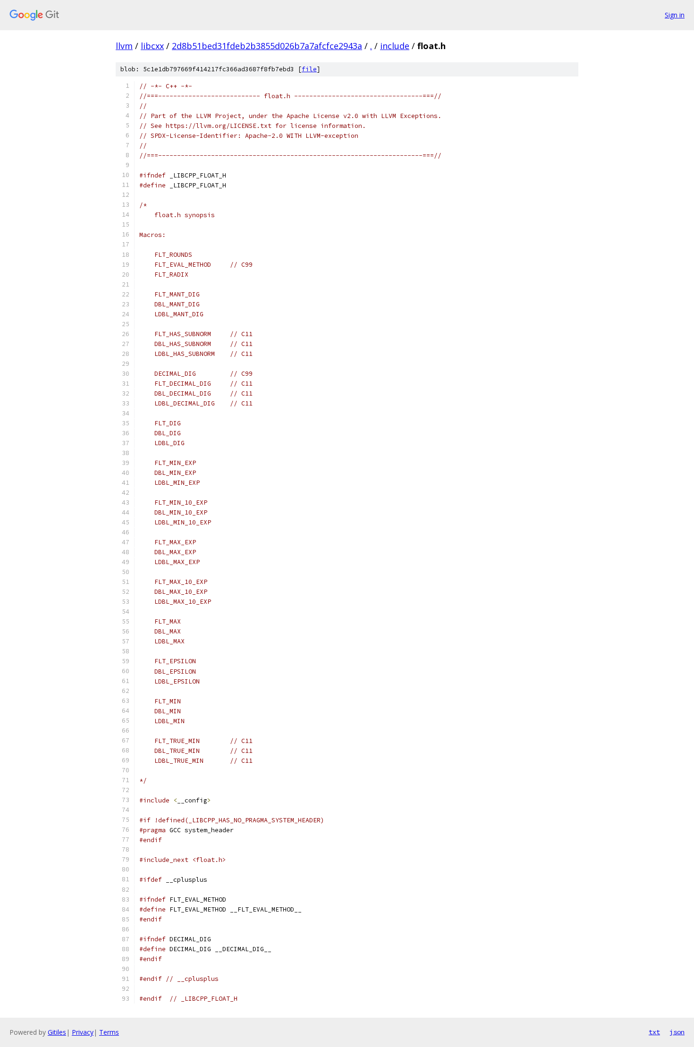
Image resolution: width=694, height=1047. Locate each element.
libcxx (152, 45)
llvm (124, 45)
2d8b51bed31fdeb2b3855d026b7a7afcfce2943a (267, 45)
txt (654, 1032)
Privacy (82, 1032)
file (309, 69)
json (677, 1032)
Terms (109, 1032)
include (394, 45)
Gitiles (57, 1032)
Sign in (675, 14)
